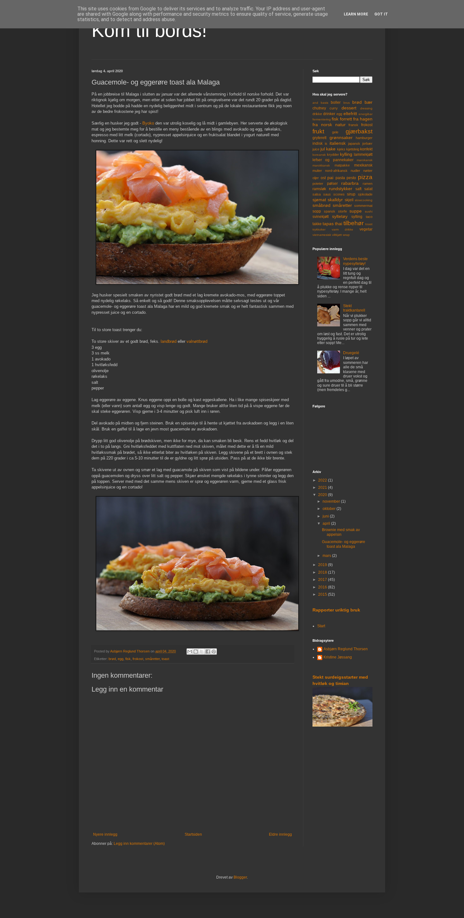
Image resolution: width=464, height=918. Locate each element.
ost (323, 178)
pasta (340, 178)
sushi (368, 211)
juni (326, 516)
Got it (381, 14)
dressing (366, 108)
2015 (323, 594)
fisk (128, 659)
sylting (356, 216)
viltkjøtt (337, 235)
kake (331, 148)
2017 (323, 579)
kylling (346, 154)
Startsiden (193, 834)
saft (358, 189)
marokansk (364, 160)
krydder (333, 154)
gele (335, 132)
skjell (349, 200)
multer (317, 170)
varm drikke (343, 229)
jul (322, 148)
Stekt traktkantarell (354, 308)
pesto (351, 178)
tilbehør (353, 223)
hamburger (364, 138)
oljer (315, 178)
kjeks (341, 149)
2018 (323, 572)
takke (317, 224)
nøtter (367, 170)
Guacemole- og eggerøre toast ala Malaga (343, 544)
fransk (353, 125)
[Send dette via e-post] (190, 651)
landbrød (168, 341)
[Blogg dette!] (196, 651)
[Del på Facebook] (208, 651)
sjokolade (365, 194)
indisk (317, 143)
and (315, 102)
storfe (342, 211)
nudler (355, 170)
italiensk (338, 143)
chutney (319, 108)
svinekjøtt (320, 216)
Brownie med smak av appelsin (341, 532)
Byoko (148, 123)
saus (327, 194)
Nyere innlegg (105, 834)
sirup (351, 194)
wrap (346, 235)
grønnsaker (341, 137)
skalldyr (335, 199)
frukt (318, 131)
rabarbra (350, 183)
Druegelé (351, 353)
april (327, 523)
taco (369, 217)
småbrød (321, 205)
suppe (355, 210)
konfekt (366, 149)
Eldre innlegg (280, 834)
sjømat (319, 199)
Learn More (356, 14)
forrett (346, 118)
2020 (323, 495)
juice (315, 149)
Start (321, 626)
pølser (332, 183)
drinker (329, 114)
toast (165, 659)
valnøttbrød (197, 341)
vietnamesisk (321, 235)
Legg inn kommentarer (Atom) (139, 843)
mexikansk (363, 165)
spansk (329, 211)
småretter (152, 659)
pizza (365, 177)
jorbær (367, 143)
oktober (329, 508)
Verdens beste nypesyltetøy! (355, 261)
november (332, 501)
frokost (138, 659)
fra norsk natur (329, 124)
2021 (323, 487)
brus (346, 102)
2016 (323, 587)
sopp (316, 211)
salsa (316, 194)
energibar (365, 114)
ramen (367, 183)
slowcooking (363, 200)
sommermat (363, 206)
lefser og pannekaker (333, 160)
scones (339, 194)
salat (368, 189)
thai (338, 223)
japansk (354, 143)
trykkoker (318, 229)
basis (324, 102)
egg (120, 659)
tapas (328, 223)
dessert (349, 107)
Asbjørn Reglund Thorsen (346, 649)
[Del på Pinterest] (214, 651)
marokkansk (321, 165)
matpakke (342, 165)
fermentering (321, 119)
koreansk (319, 154)
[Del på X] (202, 651)
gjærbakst (359, 131)
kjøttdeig (352, 149)
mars (327, 555)
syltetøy (340, 216)
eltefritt (350, 113)
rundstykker (340, 188)
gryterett (319, 138)
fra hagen (362, 118)
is (326, 143)
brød (112, 659)
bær (368, 102)
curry (334, 108)
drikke (317, 114)
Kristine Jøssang (338, 657)
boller (336, 102)
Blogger (240, 877)
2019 (323, 565)
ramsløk (319, 189)
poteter (317, 183)
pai (330, 177)
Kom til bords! (149, 30)
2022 (323, 480)
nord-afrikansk (336, 170)
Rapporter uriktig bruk (336, 609)
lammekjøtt (363, 154)
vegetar (366, 229)
